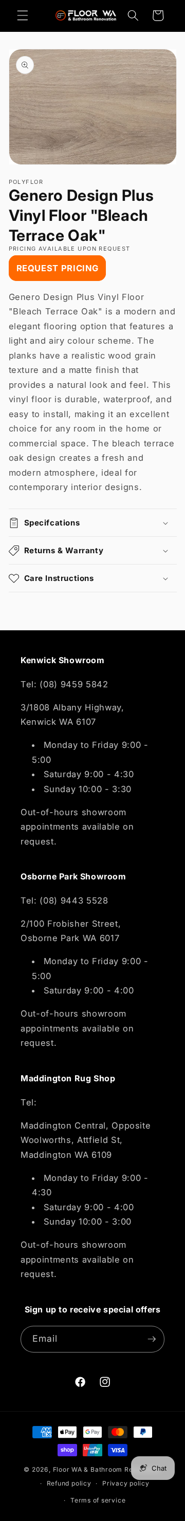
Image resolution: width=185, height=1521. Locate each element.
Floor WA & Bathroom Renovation (107, 1469)
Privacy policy (126, 1483)
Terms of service (97, 1500)
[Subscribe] (151, 1339)
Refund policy (69, 1483)
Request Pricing (57, 268)
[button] (22, 15)
